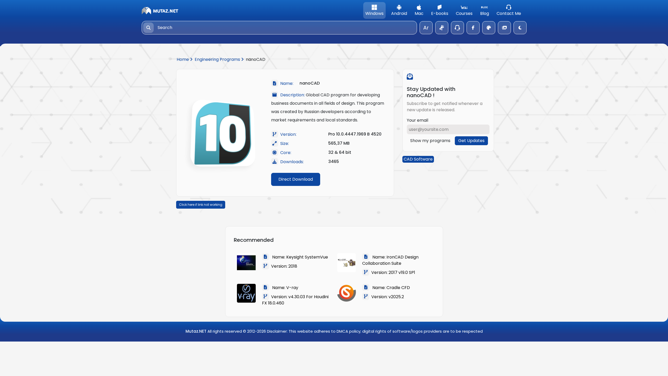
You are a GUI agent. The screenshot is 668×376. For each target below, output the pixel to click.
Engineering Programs (218, 59)
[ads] (441, 27)
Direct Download (295, 179)
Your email (417, 120)
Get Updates (471, 141)
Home (183, 59)
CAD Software (418, 159)
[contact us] (457, 27)
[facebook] (473, 27)
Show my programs (430, 141)
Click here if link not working (200, 204)
